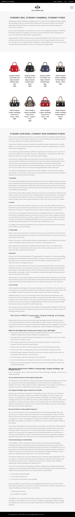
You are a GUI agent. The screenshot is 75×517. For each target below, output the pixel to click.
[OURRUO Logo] (37, 7)
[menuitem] (57, 1)
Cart (65, 1)
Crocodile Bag (10, 1)
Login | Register (57, 1)
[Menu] (71, 7)
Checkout (71, 1)
